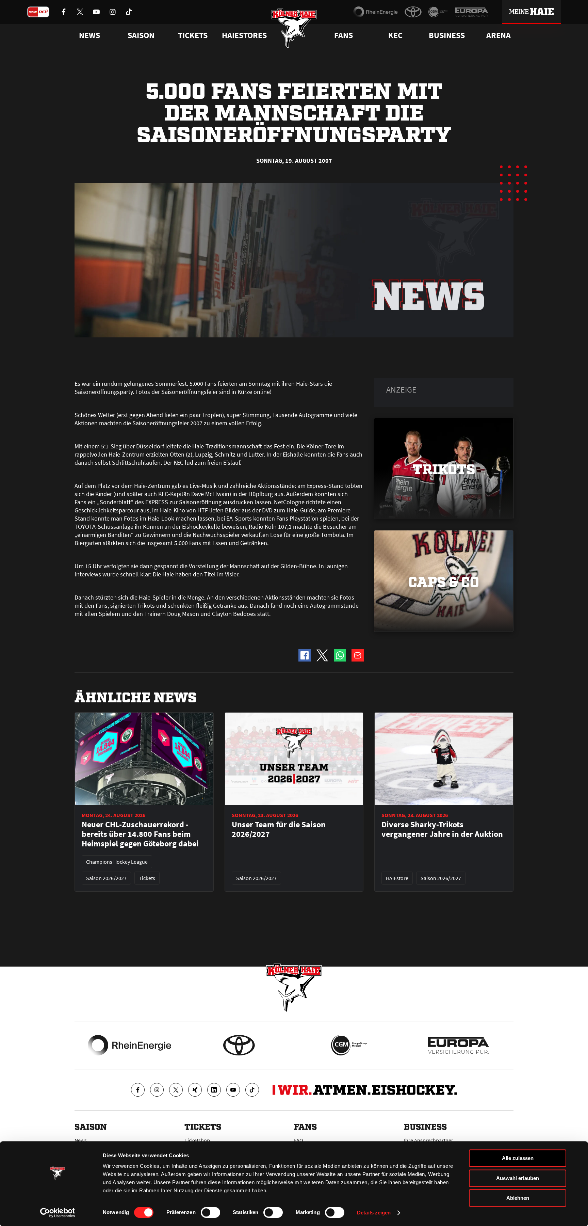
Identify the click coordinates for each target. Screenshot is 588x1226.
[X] (176, 1090)
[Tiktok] (252, 1090)
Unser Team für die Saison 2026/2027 (279, 829)
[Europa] (472, 11)
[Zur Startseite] (294, 28)
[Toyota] (413, 11)
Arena (498, 35)
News (81, 1140)
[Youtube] (233, 1090)
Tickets (193, 35)
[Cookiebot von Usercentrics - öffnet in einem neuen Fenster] (57, 1213)
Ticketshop (197, 1140)
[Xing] (195, 1090)
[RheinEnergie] (375, 11)
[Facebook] (138, 1090)
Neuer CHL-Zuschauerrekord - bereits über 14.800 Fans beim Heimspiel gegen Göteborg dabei (140, 834)
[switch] (210, 1212)
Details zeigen (374, 1212)
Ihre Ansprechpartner (428, 1140)
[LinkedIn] (214, 1090)
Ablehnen (517, 1198)
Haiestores (244, 35)
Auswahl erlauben (517, 1178)
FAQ (298, 1140)
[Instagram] (157, 1090)
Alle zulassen (518, 1158)
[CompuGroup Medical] (438, 11)
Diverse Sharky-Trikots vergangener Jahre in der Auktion (442, 829)
